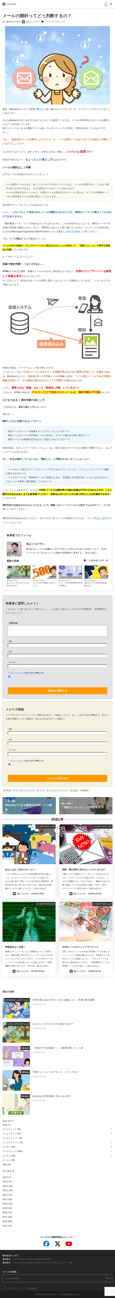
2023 (5, 1190)
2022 (5, 1195)
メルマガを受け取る (57, 778)
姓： (11, 641)
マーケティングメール (24, 790)
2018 (5, 1212)
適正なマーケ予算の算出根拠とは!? (95, 584)
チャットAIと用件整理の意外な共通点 (70, 584)
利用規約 (31, 673)
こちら (103, 518)
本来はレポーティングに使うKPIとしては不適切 (75, 494)
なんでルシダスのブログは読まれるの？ (18, 584)
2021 (5, 1199)
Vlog (5, 1124)
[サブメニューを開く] (111, 1128)
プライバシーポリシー (17, 673)
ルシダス (52, 578)
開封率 (85, 790)
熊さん (40, 109)
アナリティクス (9, 1129)
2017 (5, 1217)
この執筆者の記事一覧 (97, 560)
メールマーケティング (55, 21)
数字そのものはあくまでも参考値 (20, 494)
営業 (5, 1164)
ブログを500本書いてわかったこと (44, 584)
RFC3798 (72, 231)
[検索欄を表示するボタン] (111, 4)
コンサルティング (10, 1138)
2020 (5, 1203)
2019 (5, 1208)
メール (41, 790)
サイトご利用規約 (29, 1288)
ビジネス (104, 578)
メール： (13, 662)
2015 (5, 1226)
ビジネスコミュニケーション (71, 578)
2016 (5, 1221)
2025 (5, 1181)
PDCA (8, 790)
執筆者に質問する (57, 690)
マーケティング (9, 1151)
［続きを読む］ (91, 552)
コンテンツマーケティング (20, 578)
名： (11, 651)
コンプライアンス (10, 1142)
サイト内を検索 (9, 1272)
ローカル (6, 1160)
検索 (109, 1278)
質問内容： (14, 623)
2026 (5, 1177)
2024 (5, 1186)
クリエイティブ (9, 1133)
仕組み (75, 790)
